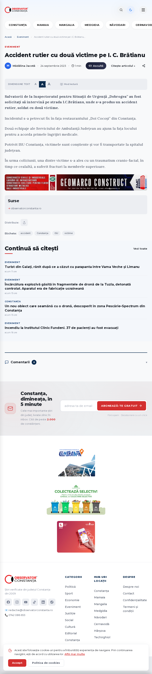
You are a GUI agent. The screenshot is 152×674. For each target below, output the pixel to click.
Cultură (70, 627)
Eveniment (23, 37)
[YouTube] (25, 602)
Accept (17, 662)
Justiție (70, 613)
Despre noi (131, 587)
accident (25, 233)
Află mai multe (75, 654)
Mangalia (66, 24)
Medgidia (92, 24)
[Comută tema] (131, 10)
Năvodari (117, 24)
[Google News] (51, 602)
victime (69, 233)
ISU (56, 233)
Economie (72, 600)
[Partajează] (24, 222)
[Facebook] (8, 602)
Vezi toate (140, 248)
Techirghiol (102, 637)
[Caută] (121, 10)
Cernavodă (101, 624)
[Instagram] (17, 602)
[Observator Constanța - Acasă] (17, 10)
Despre (129, 576)
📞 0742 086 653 (15, 615)
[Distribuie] (143, 65)
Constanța (18, 24)
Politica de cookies (46, 662)
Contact (128, 593)
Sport (69, 593)
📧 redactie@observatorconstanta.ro (29, 610)
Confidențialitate (135, 600)
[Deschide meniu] (143, 10)
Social (69, 620)
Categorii (73, 576)
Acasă (8, 37)
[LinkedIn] (43, 602)
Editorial (71, 633)
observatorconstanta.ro (26, 208)
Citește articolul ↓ (123, 65)
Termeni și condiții (130, 609)
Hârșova (99, 631)
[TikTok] (34, 602)
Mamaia (43, 24)
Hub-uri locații (100, 578)
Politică (70, 587)
